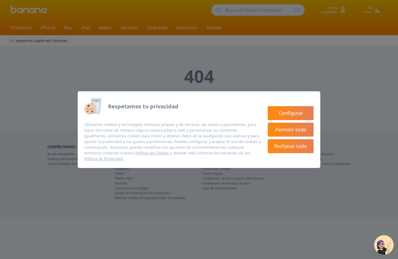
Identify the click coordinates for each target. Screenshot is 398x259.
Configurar (291, 113)
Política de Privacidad (103, 158)
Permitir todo (290, 129)
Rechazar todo (290, 146)
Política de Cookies (152, 153)
